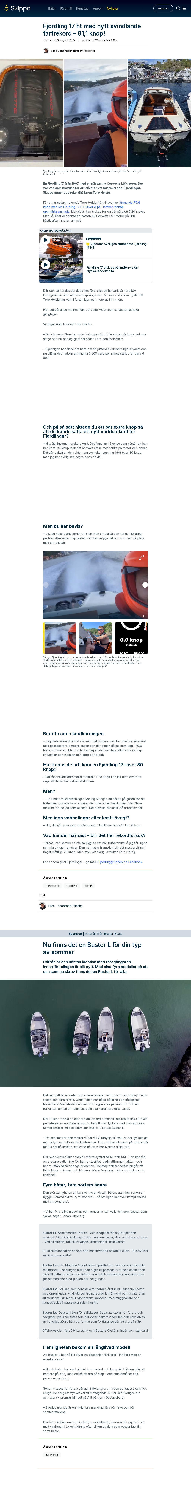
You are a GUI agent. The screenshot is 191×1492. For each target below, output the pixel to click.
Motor (88, 885)
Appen (97, 8)
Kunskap (82, 8)
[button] (145, 585)
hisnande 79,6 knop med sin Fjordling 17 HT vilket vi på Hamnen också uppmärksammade (91, 207)
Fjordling (72, 885)
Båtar (52, 8)
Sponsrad (52, 1454)
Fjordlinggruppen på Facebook (120, 862)
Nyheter (112, 8)
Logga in (163, 8)
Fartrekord (52, 885)
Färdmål (66, 8)
